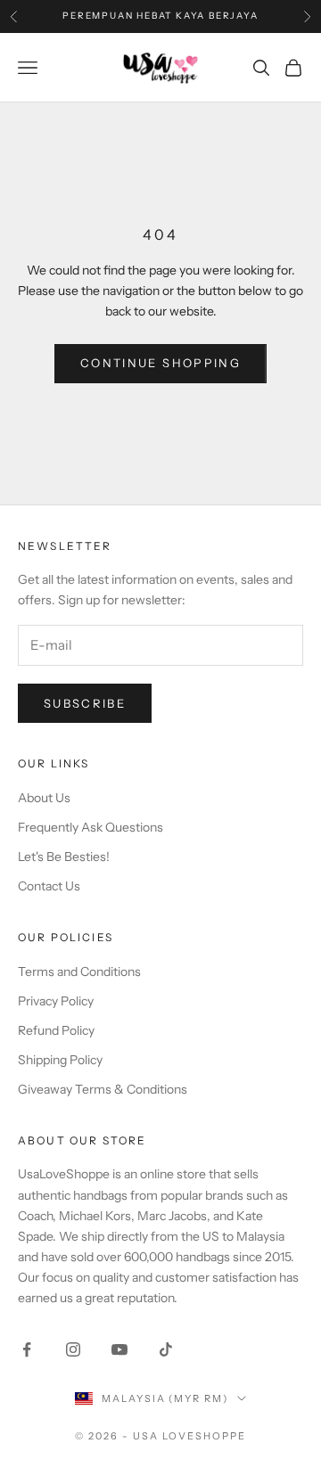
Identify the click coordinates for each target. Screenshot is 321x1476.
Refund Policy (56, 1030)
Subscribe (85, 703)
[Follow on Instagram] (73, 1349)
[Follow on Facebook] (27, 1349)
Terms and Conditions (79, 972)
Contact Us (49, 886)
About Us (44, 798)
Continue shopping (160, 363)
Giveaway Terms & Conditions (102, 1089)
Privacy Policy (56, 1001)
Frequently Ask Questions (90, 827)
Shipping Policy (60, 1060)
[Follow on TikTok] (166, 1349)
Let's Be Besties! (64, 857)
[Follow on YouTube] (119, 1349)
